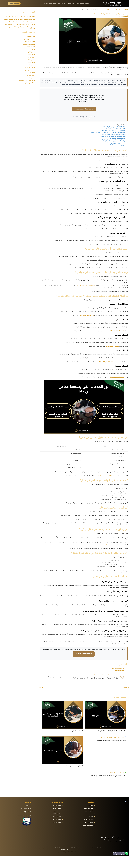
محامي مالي (31, 72)
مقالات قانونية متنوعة (29, 83)
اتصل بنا (46, 3)
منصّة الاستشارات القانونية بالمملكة (86, 286)
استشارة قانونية (31, 36)
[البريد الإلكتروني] (30, 811)
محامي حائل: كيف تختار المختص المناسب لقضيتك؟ (22, 22)
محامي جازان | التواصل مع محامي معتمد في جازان (111, 730)
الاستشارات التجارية (30, 42)
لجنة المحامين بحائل (119, 670)
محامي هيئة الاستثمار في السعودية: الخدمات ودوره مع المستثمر (21, 28)
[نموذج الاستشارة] (30, 808)
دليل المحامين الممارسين (118, 668)
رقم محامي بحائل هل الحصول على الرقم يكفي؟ (113, 131)
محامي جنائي (31, 54)
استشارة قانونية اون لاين (28, 39)
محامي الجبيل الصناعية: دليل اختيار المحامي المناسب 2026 (20, 24)
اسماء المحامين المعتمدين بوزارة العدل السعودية (111, 740)
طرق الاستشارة (71, 3)
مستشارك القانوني (77, 730)
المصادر (122, 145)
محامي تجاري (31, 52)
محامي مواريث (31, 78)
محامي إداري (31, 49)
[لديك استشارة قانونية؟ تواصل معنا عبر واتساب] (126, 853)
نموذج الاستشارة (25, 809)
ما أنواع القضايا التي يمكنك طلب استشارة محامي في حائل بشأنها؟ (108, 132)
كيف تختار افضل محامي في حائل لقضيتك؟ (114, 127)
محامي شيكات (31, 60)
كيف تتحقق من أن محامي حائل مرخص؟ (115, 129)
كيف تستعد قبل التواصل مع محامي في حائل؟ (113, 136)
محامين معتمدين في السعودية (27, 80)
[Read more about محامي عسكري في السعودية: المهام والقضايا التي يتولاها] (118, 773)
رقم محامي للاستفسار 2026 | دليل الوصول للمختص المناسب (19, 19)
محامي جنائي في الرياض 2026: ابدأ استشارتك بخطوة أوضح (20, 17)
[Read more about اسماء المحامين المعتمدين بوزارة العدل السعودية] (113, 737)
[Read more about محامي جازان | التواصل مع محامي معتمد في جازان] (105, 715)
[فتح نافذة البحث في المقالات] (29, 3)
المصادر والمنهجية (52, 3)
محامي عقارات (31, 65)
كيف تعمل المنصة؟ (61, 3)
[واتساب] (30, 805)
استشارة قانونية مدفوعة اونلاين (105, 476)
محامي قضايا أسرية (30, 67)
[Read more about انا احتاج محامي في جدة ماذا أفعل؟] (62, 750)
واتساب (27, 805)
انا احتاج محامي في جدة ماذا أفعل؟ (72, 766)
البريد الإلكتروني (25, 812)
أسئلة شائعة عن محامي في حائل (115, 144)
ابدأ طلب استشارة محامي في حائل (83, 109)
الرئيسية (87, 3)
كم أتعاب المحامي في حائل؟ (117, 138)
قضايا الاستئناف (31, 47)
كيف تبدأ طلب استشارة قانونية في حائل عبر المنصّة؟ (111, 142)
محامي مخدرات (31, 75)
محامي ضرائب (31, 62)
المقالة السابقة (124, 687)
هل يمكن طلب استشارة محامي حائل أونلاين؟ (113, 140)
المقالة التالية (43, 687)
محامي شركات (31, 57)
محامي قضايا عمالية (30, 70)
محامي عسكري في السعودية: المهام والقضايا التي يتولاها (108, 775)
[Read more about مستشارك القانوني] (62, 715)
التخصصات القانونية (80, 3)
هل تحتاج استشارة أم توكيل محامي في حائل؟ (113, 134)
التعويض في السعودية (29, 44)
